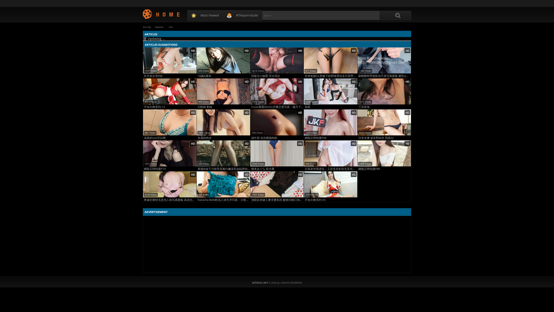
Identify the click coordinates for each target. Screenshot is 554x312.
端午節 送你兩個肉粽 (264, 138)
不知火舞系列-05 (315, 200)
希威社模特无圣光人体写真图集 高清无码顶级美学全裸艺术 (170, 200)
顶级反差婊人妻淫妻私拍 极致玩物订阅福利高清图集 (277, 200)
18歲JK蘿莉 (204, 76)
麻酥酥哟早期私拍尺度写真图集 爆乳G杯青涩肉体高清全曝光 (384, 76)
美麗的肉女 (205, 138)
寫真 (307, 107)
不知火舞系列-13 (154, 107)
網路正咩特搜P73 (155, 169)
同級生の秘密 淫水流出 (265, 76)
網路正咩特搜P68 (315, 138)
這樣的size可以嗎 (155, 138)
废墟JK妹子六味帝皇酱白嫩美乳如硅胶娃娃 (224, 169)
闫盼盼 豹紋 (205, 107)
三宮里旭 (364, 107)
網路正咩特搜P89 (369, 169)
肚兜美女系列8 (153, 76)
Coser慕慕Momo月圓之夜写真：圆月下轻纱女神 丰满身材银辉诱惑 (277, 107)
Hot (171, 27)
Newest (159, 27)
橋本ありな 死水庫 (262, 169)
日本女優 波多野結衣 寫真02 (376, 138)
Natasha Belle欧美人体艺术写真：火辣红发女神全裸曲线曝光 (224, 200)
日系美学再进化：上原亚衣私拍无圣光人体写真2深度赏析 (331, 169)
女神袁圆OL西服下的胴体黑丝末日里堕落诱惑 (331, 76)
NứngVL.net (161, 14)
